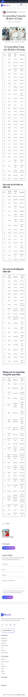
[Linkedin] (10, 625)
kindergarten (4, 640)
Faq (2, 648)
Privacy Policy (4, 652)
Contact (3, 673)
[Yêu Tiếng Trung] (4, 5)
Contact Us (3, 659)
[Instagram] (14, 625)
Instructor (3, 666)
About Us (3, 650)
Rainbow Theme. (21, 694)
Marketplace (4, 638)
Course (2, 671)
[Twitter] (6, 625)
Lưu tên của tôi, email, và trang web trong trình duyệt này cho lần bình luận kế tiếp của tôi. (13, 591)
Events (2, 668)
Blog (2, 664)
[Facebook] (2, 625)
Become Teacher (5, 661)
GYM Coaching (4, 645)
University (3, 643)
